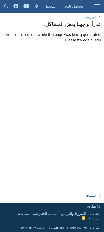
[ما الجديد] (37, 6)
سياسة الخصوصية (45, 213)
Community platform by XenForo (60, 227)
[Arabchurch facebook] (16, 6)
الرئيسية (94, 218)
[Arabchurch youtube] (26, 6)
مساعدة (24, 213)
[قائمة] (97, 6)
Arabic (92, 206)
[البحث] (6, 6)
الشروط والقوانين (73, 213)
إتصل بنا (94, 213)
